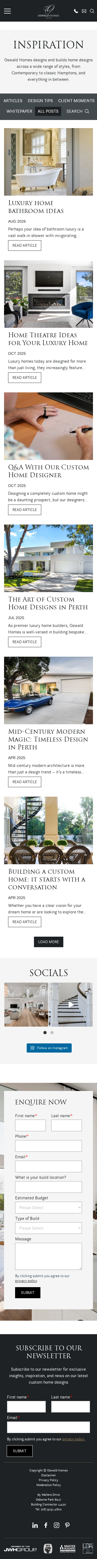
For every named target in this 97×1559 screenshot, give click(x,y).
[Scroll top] (89, 1554)
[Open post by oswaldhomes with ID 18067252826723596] (26, 1005)
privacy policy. (73, 1439)
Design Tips (40, 100)
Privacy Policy (48, 1480)
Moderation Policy (48, 1485)
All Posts (48, 111)
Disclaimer (48, 1475)
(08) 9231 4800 (51, 1509)
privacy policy (26, 1280)
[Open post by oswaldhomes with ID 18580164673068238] (71, 1005)
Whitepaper (19, 111)
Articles (13, 100)
